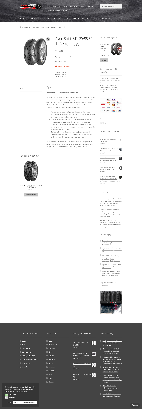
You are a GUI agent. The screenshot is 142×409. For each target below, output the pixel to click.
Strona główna (52, 6)
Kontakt (64, 10)
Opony (22, 18)
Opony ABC (48, 18)
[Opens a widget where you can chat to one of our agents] (134, 405)
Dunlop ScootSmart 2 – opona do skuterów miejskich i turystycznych (112, 243)
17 (62, 77)
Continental (53, 348)
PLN (102, 123)
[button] (48, 39)
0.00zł (105, 18)
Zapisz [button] (16, 402)
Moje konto (90, 6)
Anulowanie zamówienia (30, 359)
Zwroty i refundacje (28, 356)
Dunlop (51, 356)
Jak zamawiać (73, 6)
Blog (60, 6)
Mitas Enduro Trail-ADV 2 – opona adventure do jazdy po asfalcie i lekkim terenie (112, 250)
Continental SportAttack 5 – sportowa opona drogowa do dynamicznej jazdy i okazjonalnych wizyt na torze (111, 258)
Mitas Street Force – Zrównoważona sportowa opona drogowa (111, 388)
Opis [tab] (21, 89)
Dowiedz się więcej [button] (21, 391)
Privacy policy (26, 363)
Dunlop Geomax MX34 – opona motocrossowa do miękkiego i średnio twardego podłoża (111, 273)
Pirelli (51, 378)
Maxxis (51, 363)
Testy (67, 18)
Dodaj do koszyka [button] (31, 194)
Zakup (60, 18)
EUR (106, 123)
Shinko (51, 382)
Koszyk (82, 6)
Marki (74, 18)
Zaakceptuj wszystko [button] (29, 402)
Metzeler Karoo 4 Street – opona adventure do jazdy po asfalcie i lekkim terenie (112, 266)
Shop (65, 6)
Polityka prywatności (54, 10)
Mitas (51, 374)
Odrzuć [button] (8, 402)
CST (50, 352)
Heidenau (52, 359)
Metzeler (52, 367)
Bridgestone (53, 344)
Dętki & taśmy (34, 18)
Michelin (51, 371)
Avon (64, 77)
